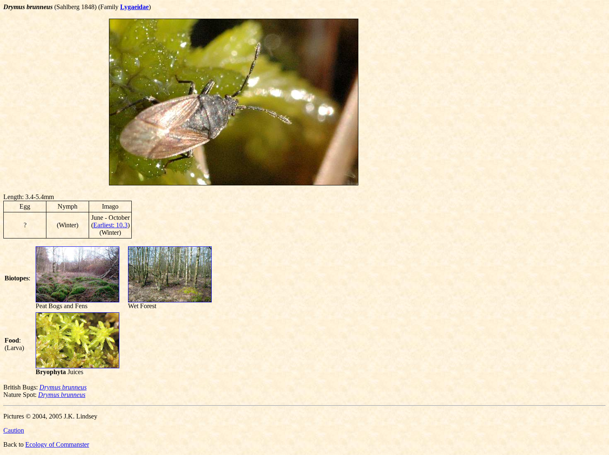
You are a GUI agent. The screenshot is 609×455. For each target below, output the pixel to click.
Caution (13, 430)
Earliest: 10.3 (110, 225)
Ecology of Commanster (57, 444)
